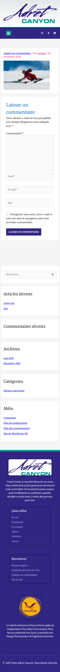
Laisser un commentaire (17, 53)
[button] (8, 33)
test (6, 308)
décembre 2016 (12, 363)
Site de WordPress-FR (16, 433)
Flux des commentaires (17, 428)
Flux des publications (15, 423)
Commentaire (15, 133)
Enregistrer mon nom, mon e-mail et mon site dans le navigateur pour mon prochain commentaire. (29, 218)
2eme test (9, 303)
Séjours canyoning (14, 390)
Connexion (10, 417)
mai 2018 (9, 358)
